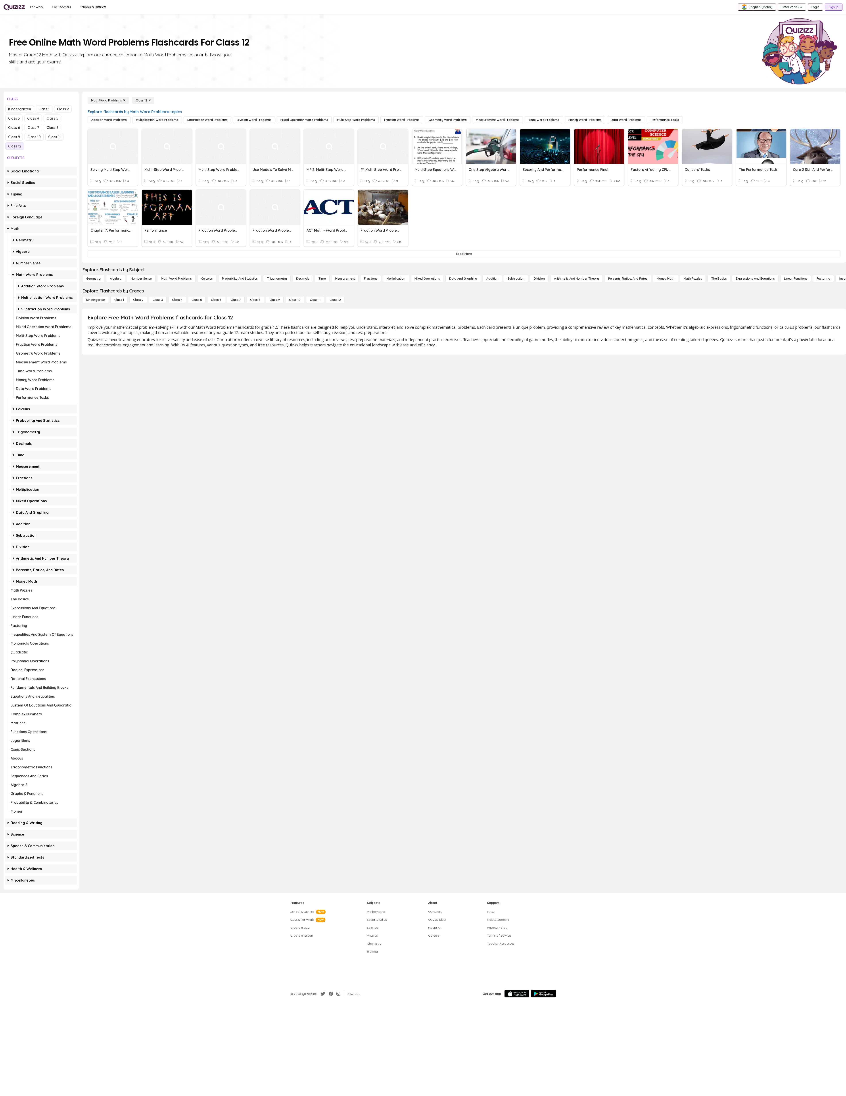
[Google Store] (543, 993)
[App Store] (517, 993)
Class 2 (63, 109)
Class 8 (52, 127)
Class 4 (33, 118)
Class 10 (34, 137)
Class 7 (33, 127)
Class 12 (14, 146)
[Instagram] (338, 993)
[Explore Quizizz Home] (14, 7)
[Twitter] (323, 993)
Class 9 (14, 137)
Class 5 (52, 118)
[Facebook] (331, 993)
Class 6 (14, 127)
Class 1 (44, 109)
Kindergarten (19, 109)
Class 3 (14, 118)
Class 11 (54, 137)
